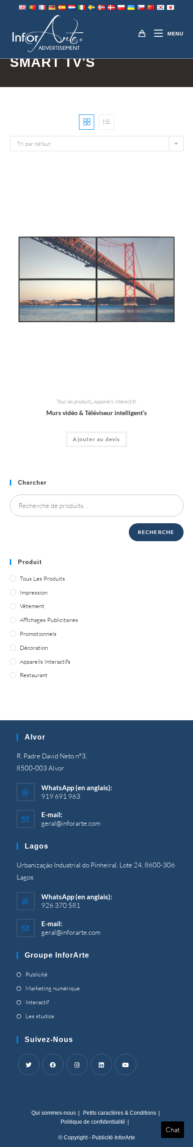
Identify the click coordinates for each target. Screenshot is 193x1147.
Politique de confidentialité (93, 1122)
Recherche (156, 532)
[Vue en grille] (86, 122)
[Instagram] (77, 1064)
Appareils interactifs (115, 401)
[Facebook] (53, 1064)
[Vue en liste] (106, 122)
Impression (34, 592)
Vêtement (32, 605)
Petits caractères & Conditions (119, 1113)
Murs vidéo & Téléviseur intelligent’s (96, 412)
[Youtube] (125, 1064)
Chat (173, 1129)
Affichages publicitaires (49, 619)
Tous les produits (74, 401)
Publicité (37, 974)
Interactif (37, 1002)
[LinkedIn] (101, 1064)
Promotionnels (38, 633)
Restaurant (34, 675)
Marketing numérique (53, 988)
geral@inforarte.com (71, 823)
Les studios (40, 1016)
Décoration (34, 647)
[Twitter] (28, 1064)
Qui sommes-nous (53, 1113)
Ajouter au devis (96, 439)
